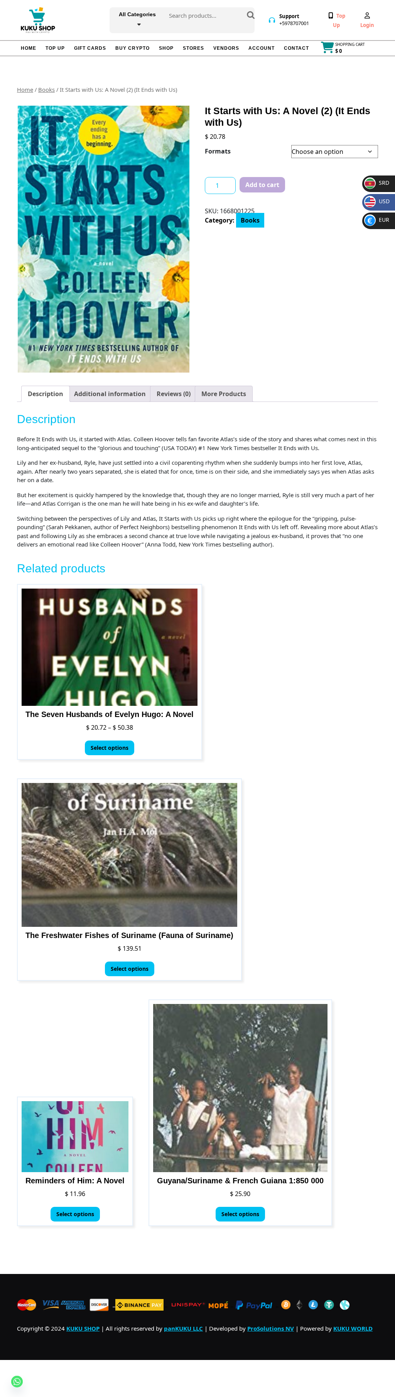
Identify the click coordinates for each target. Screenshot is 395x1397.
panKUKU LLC (183, 1328)
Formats (218, 151)
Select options (109, 747)
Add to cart (262, 185)
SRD (377, 182)
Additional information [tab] (110, 394)
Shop (166, 48)
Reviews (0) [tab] (174, 394)
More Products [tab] (223, 394)
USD (379, 201)
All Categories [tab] (137, 14)
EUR (378, 219)
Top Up (55, 48)
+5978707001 (294, 23)
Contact (296, 48)
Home (28, 48)
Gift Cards (90, 48)
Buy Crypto (132, 48)
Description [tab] (45, 394)
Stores (193, 48)
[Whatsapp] (17, 1381)
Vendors (226, 48)
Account (261, 48)
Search (251, 15)
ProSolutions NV (270, 1328)
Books (46, 89)
